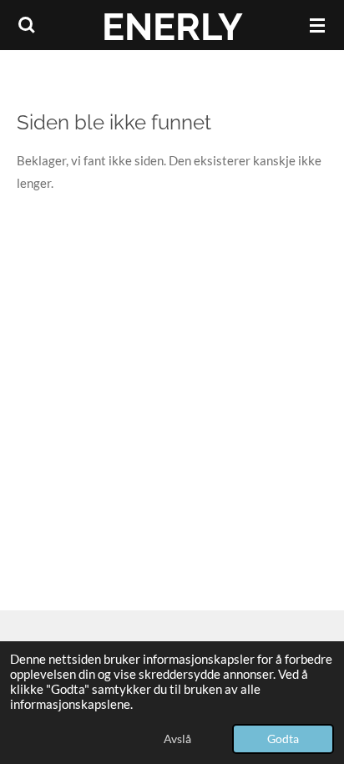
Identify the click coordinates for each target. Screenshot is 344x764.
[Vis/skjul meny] (317, 25)
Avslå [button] (177, 739)
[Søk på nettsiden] (26, 25)
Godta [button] (283, 739)
